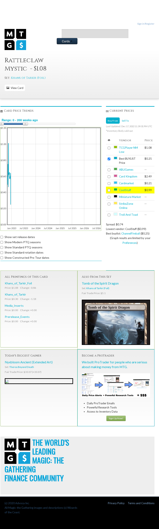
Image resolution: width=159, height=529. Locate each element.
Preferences (130, 242)
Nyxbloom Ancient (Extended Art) (29, 362)
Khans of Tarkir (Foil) (28, 78)
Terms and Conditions (141, 503)
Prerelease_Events (17, 316)
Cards (66, 41)
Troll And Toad (128, 214)
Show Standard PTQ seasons (23, 247)
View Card (16, 88)
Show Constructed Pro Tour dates (27, 257)
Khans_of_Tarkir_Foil (18, 283)
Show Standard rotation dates (24, 252)
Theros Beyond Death (21, 367)
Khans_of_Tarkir (15, 294)
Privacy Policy (116, 503)
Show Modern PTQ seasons (23, 242)
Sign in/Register (145, 23)
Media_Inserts (14, 305)
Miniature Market (130, 197)
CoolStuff (125, 190)
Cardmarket (126, 183)
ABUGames (126, 169)
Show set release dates (20, 237)
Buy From (113, 120)
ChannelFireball (130, 233)
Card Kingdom (128, 176)
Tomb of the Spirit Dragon (100, 283)
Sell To (125, 120)
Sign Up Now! (116, 418)
